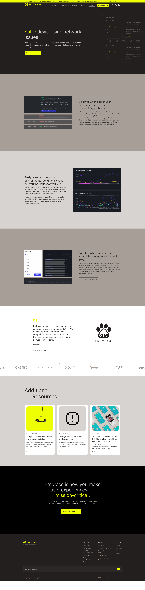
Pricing (83, 5)
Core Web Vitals (102, 555)
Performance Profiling (87, 549)
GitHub (118, 553)
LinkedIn (119, 548)
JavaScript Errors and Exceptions (104, 559)
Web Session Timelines (104, 548)
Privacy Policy (26, 578)
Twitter (118, 545)
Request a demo (103, 5)
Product (54, 5)
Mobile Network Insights (87, 556)
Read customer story (39, 350)
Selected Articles (31, 569)
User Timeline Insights (87, 561)
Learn (74, 5)
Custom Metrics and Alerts (104, 552)
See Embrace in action (87, 279)
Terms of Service (43, 578)
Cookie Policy (34, 578)
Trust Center (52, 578)
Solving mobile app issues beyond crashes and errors (72, 438)
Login (91, 5)
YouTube (118, 551)
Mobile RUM (86, 545)
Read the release (114, 1)
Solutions (64, 5)
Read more (29, 451)
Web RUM (101, 545)
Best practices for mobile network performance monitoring (39, 438)
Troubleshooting (88, 553)
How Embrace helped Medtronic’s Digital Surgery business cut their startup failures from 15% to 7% (104, 439)
